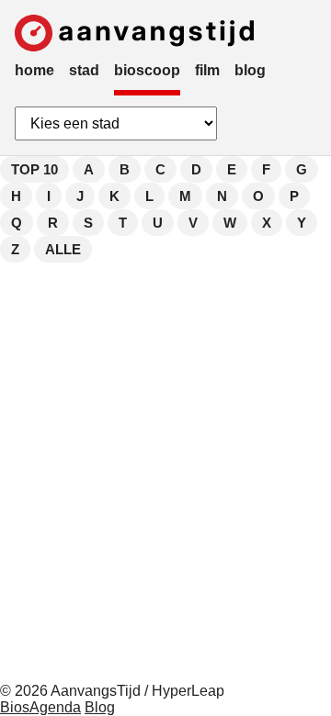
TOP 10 (34, 169)
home (34, 70)
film (207, 70)
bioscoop (147, 70)
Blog (100, 707)
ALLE (63, 249)
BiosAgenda (40, 707)
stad (84, 70)
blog (250, 70)
